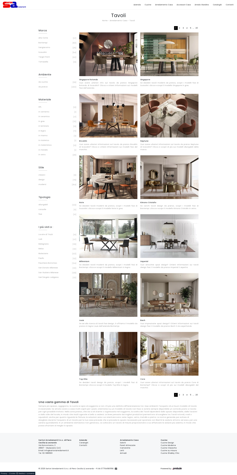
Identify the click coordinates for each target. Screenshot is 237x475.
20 (197, 28)
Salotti (123, 442)
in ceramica (57, 116)
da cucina (57, 82)
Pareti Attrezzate (128, 445)
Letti (122, 450)
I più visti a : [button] (46, 227)
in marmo (57, 135)
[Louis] (108, 295)
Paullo (57, 258)
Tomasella (57, 62)
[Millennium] (108, 236)
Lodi (57, 239)
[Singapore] (169, 54)
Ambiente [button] (45, 74)
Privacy (4, 473)
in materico (57, 140)
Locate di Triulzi (57, 234)
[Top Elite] (108, 354)
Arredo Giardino (202, 4)
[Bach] (169, 295)
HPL (57, 107)
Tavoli (132, 20)
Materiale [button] (45, 99)
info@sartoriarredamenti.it (56, 450)
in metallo (57, 150)
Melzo (57, 248)
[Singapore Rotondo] (108, 54)
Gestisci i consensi (26, 473)
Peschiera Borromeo (57, 263)
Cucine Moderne (168, 445)
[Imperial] (169, 236)
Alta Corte (57, 38)
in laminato (57, 126)
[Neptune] (169, 116)
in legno (57, 131)
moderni (57, 184)
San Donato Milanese (57, 267)
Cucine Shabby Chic (170, 453)
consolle (57, 209)
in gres (57, 121)
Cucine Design (167, 442)
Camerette (125, 448)
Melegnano (57, 244)
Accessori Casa (184, 4)
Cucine (148, 4)
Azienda (137, 4)
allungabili (57, 204)
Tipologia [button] (44, 197)
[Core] (169, 354)
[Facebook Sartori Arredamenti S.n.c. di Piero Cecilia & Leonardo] (116, 468)
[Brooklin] (108, 116)
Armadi (123, 453)
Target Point (57, 57)
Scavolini (57, 52)
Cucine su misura (169, 450)
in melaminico (57, 145)
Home (105, 20)
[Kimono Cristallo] (169, 177)
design (57, 179)
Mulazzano (57, 253)
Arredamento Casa (164, 4)
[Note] (108, 177)
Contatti (230, 4)
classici (57, 175)
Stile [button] (41, 167)
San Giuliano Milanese (57, 272)
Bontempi (57, 42)
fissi (57, 214)
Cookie (12, 473)
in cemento (57, 112)
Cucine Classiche (169, 448)
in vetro (57, 154)
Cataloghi (217, 4)
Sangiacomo (57, 47)
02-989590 (47, 453)
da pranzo (57, 87)
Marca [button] (43, 30)
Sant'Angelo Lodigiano (57, 277)
